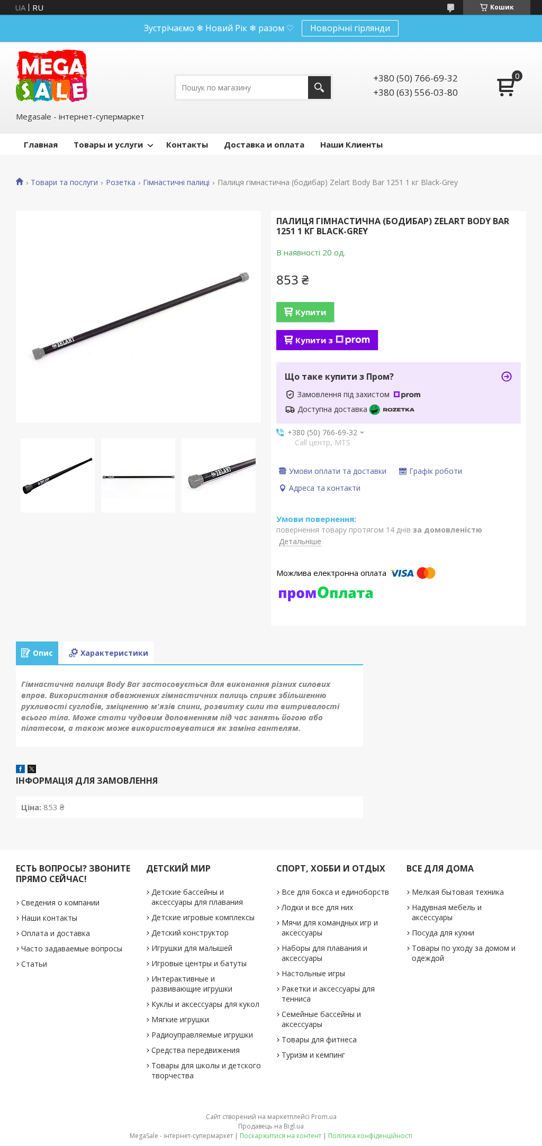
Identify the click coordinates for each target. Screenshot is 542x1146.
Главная (41, 144)
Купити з (314, 340)
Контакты (187, 144)
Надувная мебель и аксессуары (447, 912)
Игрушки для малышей (191, 948)
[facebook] (20, 770)
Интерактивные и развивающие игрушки (191, 984)
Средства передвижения (195, 1050)
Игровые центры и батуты (199, 963)
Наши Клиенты (351, 144)
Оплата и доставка (55, 933)
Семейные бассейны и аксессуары (321, 1019)
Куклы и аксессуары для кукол (205, 1004)
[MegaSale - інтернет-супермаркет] (51, 76)
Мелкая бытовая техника (458, 892)
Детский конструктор (190, 933)
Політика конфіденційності (370, 1135)
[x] (32, 770)
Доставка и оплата (264, 144)
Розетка (121, 182)
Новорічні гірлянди (350, 28)
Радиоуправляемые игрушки (202, 1035)
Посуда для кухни (443, 933)
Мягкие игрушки (180, 1019)
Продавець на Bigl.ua (271, 1126)
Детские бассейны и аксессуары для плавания (197, 897)
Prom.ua (324, 1116)
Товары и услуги (108, 144)
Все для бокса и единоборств (335, 892)
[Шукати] (319, 87)
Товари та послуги (64, 182)
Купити (310, 312)
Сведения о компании (60, 902)
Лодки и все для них (317, 907)
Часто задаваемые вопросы (71, 948)
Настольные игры (313, 973)
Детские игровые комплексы (203, 917)
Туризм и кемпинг (313, 1055)
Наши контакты (49, 918)
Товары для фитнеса (319, 1039)
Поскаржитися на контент (280, 1135)
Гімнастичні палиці (176, 182)
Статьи (34, 964)
